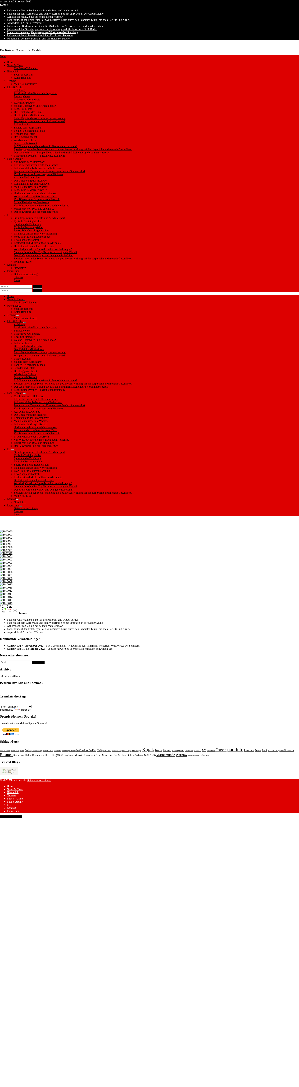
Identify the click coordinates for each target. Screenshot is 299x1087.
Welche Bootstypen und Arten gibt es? (35, 105)
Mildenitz (197, 750)
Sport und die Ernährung (27, 224)
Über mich (13, 71)
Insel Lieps (126, 751)
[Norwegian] (27, 703)
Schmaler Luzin (67, 755)
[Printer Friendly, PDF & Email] (9, 610)
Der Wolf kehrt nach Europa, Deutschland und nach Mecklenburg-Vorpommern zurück (61, 152)
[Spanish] (14, 703)
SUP (146, 755)
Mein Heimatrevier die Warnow (31, 186)
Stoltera (130, 755)
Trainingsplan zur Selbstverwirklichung (35, 233)
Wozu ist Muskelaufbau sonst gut (32, 236)
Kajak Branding (22, 77)
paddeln (235, 749)
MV (204, 750)
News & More (15, 65)
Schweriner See (109, 755)
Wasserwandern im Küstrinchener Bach (35, 196)
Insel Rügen (136, 750)
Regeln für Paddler (24, 102)
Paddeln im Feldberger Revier (30, 189)
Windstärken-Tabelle (25, 140)
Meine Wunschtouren (25, 83)
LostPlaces (189, 751)
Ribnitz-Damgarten (276, 750)
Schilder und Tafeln (24, 133)
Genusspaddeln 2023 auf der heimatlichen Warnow (35, 16)
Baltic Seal (15, 751)
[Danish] (35, 703)
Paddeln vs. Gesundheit (27, 99)
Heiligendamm (104, 750)
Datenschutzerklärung (26, 274)
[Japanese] (56, 703)
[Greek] (52, 703)
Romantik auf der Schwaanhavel (31, 183)
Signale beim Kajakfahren (28, 127)
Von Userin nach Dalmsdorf (29, 161)
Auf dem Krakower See (27, 177)
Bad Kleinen (5, 751)
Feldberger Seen (68, 751)
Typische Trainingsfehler (27, 221)
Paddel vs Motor (23, 108)
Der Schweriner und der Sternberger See (36, 211)
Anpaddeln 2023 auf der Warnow (25, 22)
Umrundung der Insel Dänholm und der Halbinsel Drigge (38, 38)
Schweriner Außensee (93, 755)
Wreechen (205, 755)
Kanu (158, 750)
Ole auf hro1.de (8, 44)
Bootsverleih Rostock (25, 143)
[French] (10, 703)
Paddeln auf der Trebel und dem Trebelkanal (38, 168)
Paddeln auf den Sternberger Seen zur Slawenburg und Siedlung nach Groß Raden (52, 29)
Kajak (148, 749)
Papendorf (249, 750)
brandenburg (36, 751)
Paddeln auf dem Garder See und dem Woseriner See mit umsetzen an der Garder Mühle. (55, 13)
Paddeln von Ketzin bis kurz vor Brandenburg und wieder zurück (42, 10)
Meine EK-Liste (22, 261)
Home (10, 62)
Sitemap (18, 277)
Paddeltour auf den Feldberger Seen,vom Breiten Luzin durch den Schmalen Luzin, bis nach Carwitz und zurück (68, 19)
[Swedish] (31, 703)
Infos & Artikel (15, 87)
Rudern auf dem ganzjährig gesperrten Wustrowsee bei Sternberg (42, 32)
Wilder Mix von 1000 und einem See (34, 208)
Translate (26, 709)
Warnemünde (165, 755)
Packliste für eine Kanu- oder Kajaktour (35, 93)
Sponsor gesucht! (23, 74)
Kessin (167, 750)
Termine (11, 80)
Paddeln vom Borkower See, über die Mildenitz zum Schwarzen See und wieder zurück (55, 26)
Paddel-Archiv (15, 158)
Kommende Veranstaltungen (20, 639)
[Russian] (39, 703)
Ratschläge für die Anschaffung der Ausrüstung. (40, 118)
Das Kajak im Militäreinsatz (29, 115)
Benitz (28, 750)
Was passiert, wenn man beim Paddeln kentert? (39, 121)
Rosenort (289, 750)
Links (17, 280)
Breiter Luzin (48, 751)
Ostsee (220, 750)
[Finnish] (47, 703)
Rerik (264, 750)
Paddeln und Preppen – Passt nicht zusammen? (39, 155)
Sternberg (122, 755)
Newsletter (20, 267)
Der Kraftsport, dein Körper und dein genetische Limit (43, 255)
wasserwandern (194, 755)
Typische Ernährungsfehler (28, 227)
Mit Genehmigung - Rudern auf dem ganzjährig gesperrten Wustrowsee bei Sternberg (92, 645)
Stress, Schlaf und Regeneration (31, 230)
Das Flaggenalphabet (25, 136)
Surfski (153, 755)
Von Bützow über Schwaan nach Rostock (37, 199)
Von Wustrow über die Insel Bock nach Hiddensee (41, 205)
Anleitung (19, 90)
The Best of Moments (26, 68)
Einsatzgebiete (22, 96)
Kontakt (11, 264)
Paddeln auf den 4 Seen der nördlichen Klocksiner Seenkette (40, 35)
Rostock (6, 754)
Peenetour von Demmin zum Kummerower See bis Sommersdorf (49, 171)
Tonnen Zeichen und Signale (29, 130)
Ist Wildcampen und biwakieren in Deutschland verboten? (45, 146)
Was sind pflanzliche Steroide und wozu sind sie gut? (43, 249)
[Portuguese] (18, 703)
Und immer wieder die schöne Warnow (35, 193)
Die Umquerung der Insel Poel (30, 180)
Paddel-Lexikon (22, 124)
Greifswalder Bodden (85, 750)
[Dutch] (43, 703)
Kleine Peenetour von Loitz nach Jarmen (36, 165)
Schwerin (78, 755)
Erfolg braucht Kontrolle (27, 239)
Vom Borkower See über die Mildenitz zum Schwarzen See (79, 648)
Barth (22, 751)
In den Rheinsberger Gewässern (31, 202)
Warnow (181, 755)
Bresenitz (57, 751)
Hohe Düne (116, 750)
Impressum (13, 270)
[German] (2, 703)
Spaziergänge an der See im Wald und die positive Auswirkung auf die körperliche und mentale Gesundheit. (73, 149)
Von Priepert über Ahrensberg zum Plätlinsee (38, 174)
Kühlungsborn (178, 750)
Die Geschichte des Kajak (28, 112)
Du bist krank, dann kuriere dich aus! (34, 246)
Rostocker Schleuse (41, 755)
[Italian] (23, 703)
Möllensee (211, 751)
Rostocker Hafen (22, 755)
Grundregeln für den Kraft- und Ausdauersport (39, 217)
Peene (258, 750)
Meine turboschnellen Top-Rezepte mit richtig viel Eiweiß (45, 252)
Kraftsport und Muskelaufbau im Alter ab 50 (38, 242)
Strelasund (139, 755)
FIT (9, 214)
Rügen (56, 755)
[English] (6, 703)
